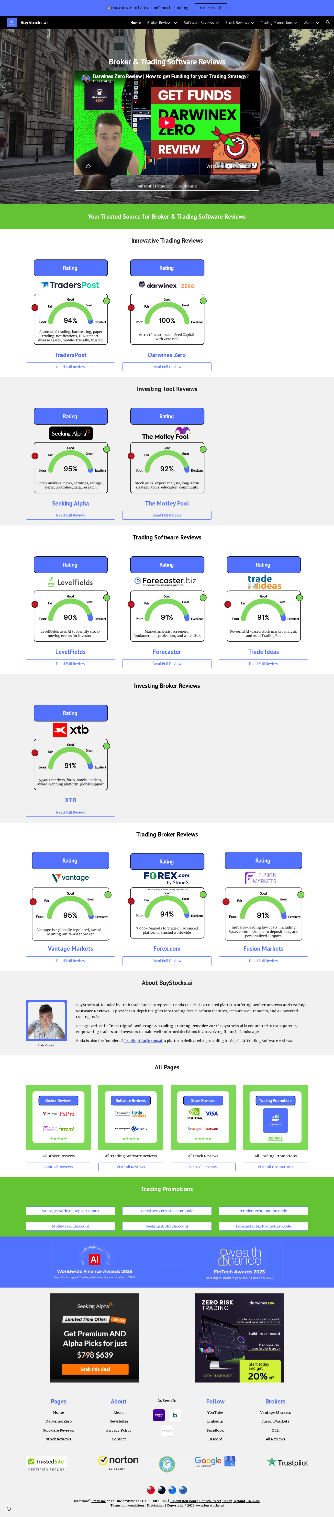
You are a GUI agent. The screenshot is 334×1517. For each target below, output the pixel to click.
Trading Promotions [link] (277, 22)
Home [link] (136, 22)
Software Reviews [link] (199, 22)
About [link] (309, 22)
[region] (167, 8)
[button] (328, 22)
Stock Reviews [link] (237, 22)
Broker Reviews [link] (159, 22)
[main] (167, 57)
